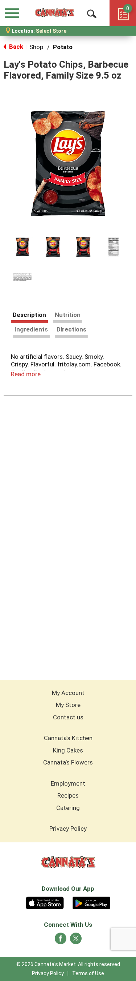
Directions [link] (71, 329)
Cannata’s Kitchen (68, 738)
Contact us (68, 717)
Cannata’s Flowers (68, 762)
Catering (68, 807)
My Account (68, 692)
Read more (26, 374)
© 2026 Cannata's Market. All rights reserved (68, 964)
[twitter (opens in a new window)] (76, 940)
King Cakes (68, 750)
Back (15, 46)
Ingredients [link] (31, 329)
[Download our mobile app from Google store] (92, 902)
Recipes (68, 795)
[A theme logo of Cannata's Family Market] (54, 13)
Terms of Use (88, 973)
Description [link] (29, 314)
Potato (63, 47)
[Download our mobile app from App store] (45, 902)
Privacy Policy (68, 828)
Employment (68, 783)
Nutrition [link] (68, 314)
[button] (22, 247)
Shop (36, 47)
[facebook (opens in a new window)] (60, 940)
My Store (68, 704)
